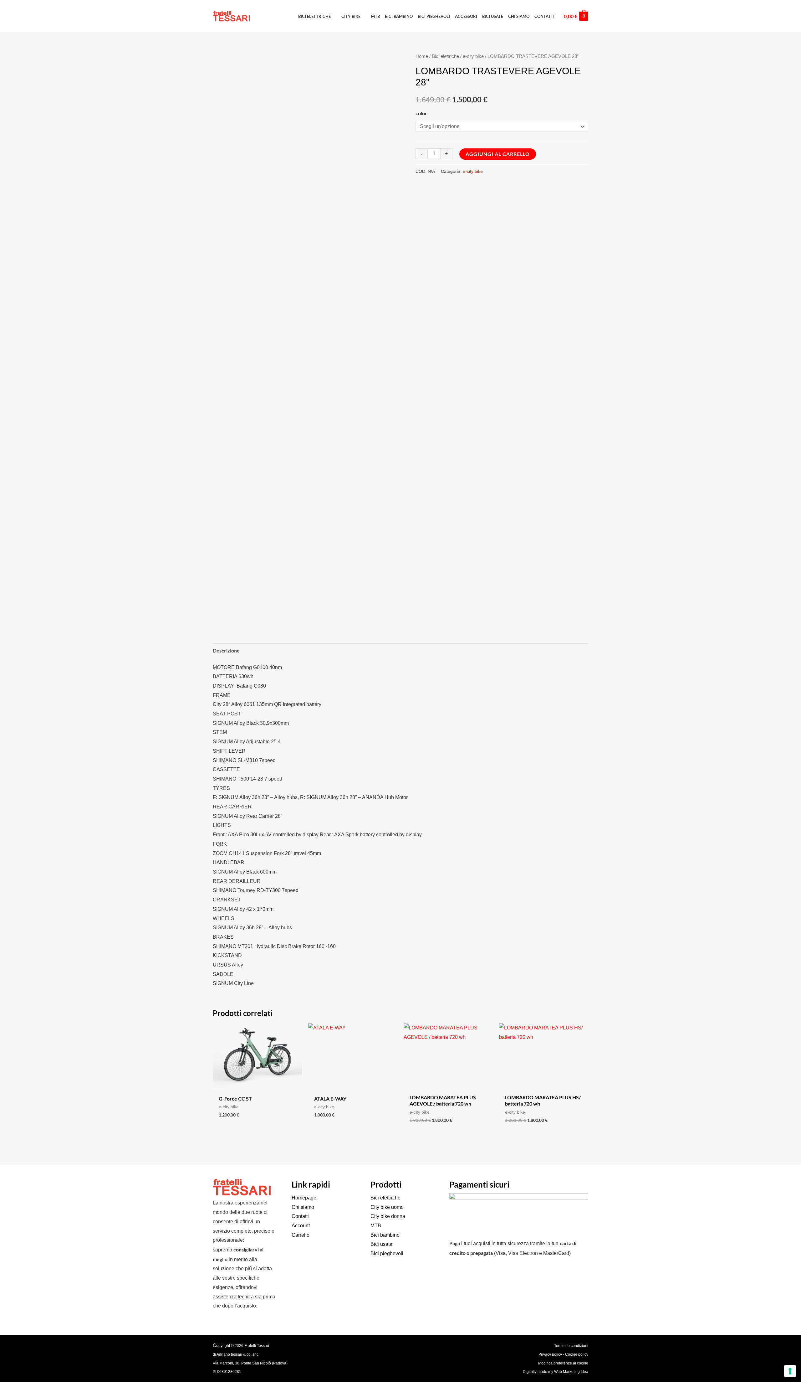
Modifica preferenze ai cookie (563, 1363)
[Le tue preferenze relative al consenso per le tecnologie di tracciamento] (790, 1371)
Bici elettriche (445, 56)
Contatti (300, 1216)
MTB (375, 1225)
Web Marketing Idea (571, 1371)
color (421, 113)
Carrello (300, 1235)
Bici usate (381, 1244)
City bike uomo (387, 1207)
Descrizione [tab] (226, 650)
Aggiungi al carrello (498, 154)
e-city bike (473, 56)
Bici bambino (385, 1235)
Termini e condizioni (571, 1345)
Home (422, 56)
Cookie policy (576, 1354)
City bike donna (387, 1216)
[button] (317, 16)
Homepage (304, 1197)
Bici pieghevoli (386, 1253)
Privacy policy (550, 1354)
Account (301, 1225)
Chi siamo (303, 1207)
